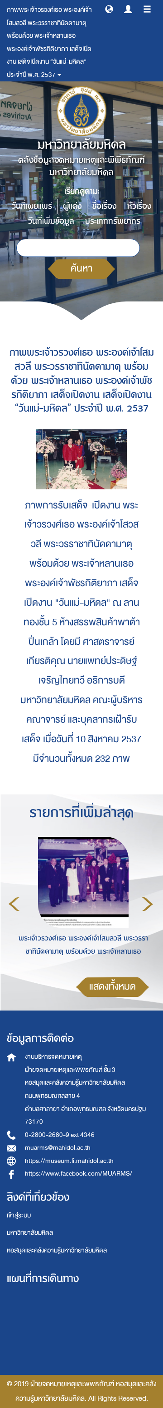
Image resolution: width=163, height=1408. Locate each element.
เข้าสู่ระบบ (19, 1215)
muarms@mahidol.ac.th (58, 1147)
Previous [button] (14, 904)
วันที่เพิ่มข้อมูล (51, 221)
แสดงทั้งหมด (112, 986)
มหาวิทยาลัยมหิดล (30, 1232)
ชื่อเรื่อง (104, 206)
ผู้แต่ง (72, 206)
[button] (109, 8)
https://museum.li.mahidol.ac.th (69, 1161)
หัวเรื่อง (139, 206)
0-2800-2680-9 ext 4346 (60, 1135)
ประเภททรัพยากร (112, 221)
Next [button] (147, 904)
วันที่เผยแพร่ (32, 206)
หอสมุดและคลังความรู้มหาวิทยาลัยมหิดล (57, 1250)
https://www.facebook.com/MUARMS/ (78, 1173)
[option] (80, 902)
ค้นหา (81, 268)
